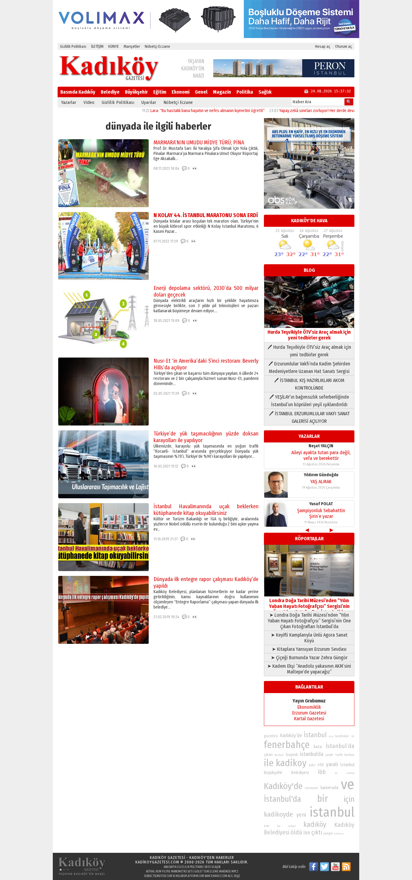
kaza (318, 746)
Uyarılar (148, 102)
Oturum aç (343, 46)
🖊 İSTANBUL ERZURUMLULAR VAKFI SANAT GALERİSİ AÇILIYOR (309, 417)
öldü (296, 832)
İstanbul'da (282, 799)
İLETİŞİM (97, 46)
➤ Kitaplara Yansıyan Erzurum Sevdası (309, 649)
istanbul (331, 812)
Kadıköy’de (291, 735)
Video (89, 102)
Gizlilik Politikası (73, 46)
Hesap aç (322, 46)
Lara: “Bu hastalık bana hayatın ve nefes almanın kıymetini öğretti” (186, 110)
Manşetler (132, 46)
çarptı (329, 755)
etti (321, 764)
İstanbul (315, 735)
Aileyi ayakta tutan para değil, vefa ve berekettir (320, 455)
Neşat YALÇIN (321, 445)
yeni (301, 814)
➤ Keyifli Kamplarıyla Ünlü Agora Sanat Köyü (309, 638)
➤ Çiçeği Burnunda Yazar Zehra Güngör (309, 657)
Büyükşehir (136, 92)
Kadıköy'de (283, 786)
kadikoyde (278, 814)
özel (331, 736)
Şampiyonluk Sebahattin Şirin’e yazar (321, 513)
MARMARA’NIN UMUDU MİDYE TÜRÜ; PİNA (199, 142)
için (349, 799)
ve (347, 784)
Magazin (222, 92)
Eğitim (159, 92)
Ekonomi (180, 92)
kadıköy (314, 824)
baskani (279, 754)
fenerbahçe (286, 745)
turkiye (350, 773)
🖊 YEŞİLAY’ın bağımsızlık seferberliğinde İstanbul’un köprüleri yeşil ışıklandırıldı (309, 400)
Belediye (110, 92)
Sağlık (264, 92)
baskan (349, 755)
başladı (292, 754)
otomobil (311, 788)
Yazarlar (68, 102)
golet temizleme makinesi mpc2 (216, 871)
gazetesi (271, 736)
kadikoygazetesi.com (157, 862)
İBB (306, 833)
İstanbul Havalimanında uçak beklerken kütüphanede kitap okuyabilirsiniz (206, 509)
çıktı (316, 832)
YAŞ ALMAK (320, 481)
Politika (244, 92)
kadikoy (291, 763)
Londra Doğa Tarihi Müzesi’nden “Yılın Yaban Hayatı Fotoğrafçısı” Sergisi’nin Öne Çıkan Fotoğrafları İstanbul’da (309, 606)
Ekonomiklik (309, 707)
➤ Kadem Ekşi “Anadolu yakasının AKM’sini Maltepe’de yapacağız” (309, 669)
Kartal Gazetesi (309, 718)
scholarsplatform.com (188, 876)
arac (266, 826)
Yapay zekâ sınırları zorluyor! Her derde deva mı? (299, 110)
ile (269, 763)
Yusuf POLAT (321, 503)
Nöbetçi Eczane (157, 46)
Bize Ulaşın (212, 867)
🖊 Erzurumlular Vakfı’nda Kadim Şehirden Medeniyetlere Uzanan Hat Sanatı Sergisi (309, 367)
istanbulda (311, 754)
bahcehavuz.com (216, 876)
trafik (339, 755)
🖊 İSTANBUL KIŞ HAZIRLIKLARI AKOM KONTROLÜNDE (309, 384)
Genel (201, 92)
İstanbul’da (340, 746)
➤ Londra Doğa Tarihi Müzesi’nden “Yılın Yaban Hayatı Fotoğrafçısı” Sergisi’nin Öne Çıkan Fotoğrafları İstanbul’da (309, 620)
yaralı (332, 764)
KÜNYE (113, 46)
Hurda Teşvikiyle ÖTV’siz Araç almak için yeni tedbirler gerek (309, 335)
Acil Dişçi (234, 876)
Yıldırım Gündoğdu (321, 474)
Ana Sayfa (170, 867)
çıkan (268, 754)
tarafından (342, 736)
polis (312, 765)
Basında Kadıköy (77, 92)
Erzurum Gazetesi (309, 713)
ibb (322, 772)
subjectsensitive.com (158, 876)
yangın (292, 825)
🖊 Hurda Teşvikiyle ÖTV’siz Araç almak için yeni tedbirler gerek (309, 351)
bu (278, 825)
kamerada (329, 787)
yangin (328, 833)
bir (322, 798)
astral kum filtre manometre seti (169, 871)
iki (352, 736)
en (336, 773)
